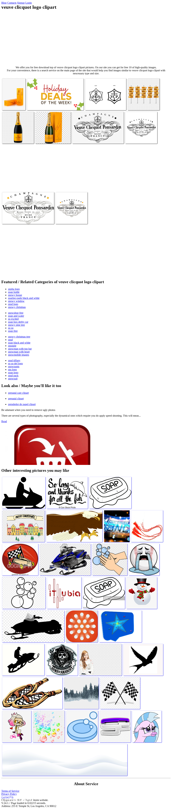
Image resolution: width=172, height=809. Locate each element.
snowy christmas (17, 307)
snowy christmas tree (19, 336)
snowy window (16, 301)
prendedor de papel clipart (22, 404)
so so (10, 327)
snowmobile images (18, 354)
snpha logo (14, 289)
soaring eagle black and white (23, 298)
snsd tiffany (14, 360)
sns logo (12, 369)
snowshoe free (15, 312)
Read (4, 421)
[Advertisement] (86, 37)
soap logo (13, 372)
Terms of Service (10, 791)
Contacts (11, 2)
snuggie (12, 345)
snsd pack (13, 375)
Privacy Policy (9, 794)
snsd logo (13, 304)
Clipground (17, 799)
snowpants (13, 366)
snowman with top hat (20, 348)
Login (28, 2)
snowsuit (12, 378)
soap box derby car (18, 321)
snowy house (15, 295)
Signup (21, 2)
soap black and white (19, 342)
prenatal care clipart (18, 392)
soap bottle (13, 292)
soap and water (16, 315)
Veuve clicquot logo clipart (41, 105)
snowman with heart (19, 351)
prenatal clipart (16, 398)
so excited (13, 318)
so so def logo (15, 363)
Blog (4, 2)
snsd (10, 339)
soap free (13, 331)
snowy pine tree (16, 324)
